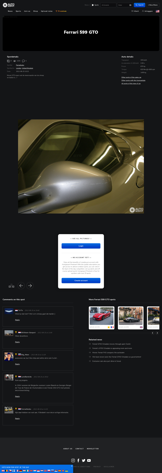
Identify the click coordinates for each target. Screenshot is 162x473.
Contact (79, 449)
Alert (136, 11)
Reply (17, 320)
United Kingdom (27, 68)
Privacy (97, 467)
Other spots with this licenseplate (133, 80)
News (87, 5)
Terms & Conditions (80, 467)
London (18, 68)
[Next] (157, 333)
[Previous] (153, 333)
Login (81, 246)
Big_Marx (25, 354)
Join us (27, 11)
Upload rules (47, 11)
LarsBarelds (26, 377)
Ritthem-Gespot (28, 332)
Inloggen (149, 11)
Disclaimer (109, 467)
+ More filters (153, 5)
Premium (62, 11)
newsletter (93, 449)
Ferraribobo (20, 65)
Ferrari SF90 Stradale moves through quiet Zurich (111, 344)
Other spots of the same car (131, 77)
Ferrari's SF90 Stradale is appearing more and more (112, 348)
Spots (97, 5)
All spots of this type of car (131, 83)
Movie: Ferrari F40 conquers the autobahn (108, 352)
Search (140, 5)
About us (67, 449)
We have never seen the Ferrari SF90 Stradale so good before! (116, 357)
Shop (35, 11)
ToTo (20, 310)
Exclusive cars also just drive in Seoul (106, 361)
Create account (81, 280)
